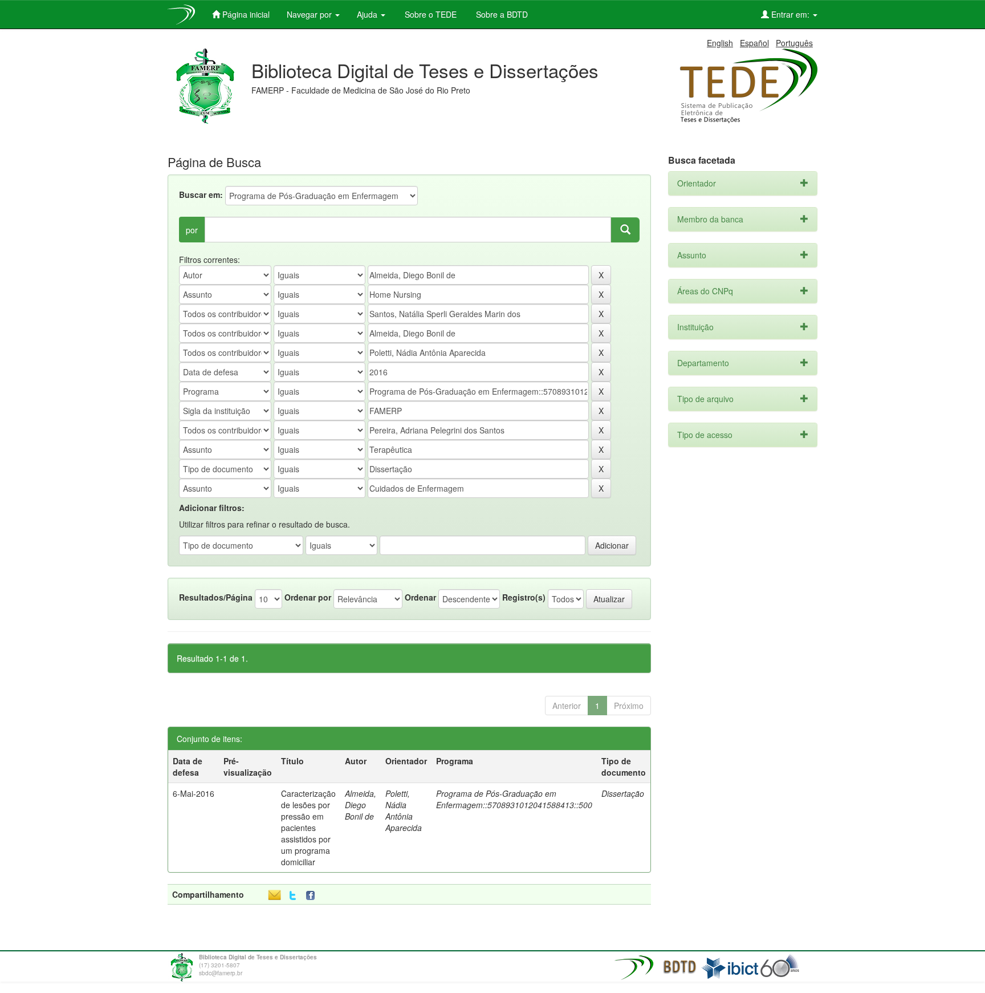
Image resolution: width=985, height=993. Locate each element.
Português (794, 42)
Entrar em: (790, 14)
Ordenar (420, 597)
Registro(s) (524, 597)
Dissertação (622, 793)
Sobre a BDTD (501, 14)
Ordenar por (307, 597)
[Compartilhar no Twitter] (293, 896)
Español (754, 42)
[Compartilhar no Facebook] (313, 896)
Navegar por (310, 14)
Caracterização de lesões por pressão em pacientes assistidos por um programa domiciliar (308, 828)
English (720, 42)
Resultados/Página (216, 597)
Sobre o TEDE (429, 14)
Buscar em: (201, 194)
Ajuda (368, 14)
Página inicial (245, 14)
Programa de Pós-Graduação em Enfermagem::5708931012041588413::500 (514, 799)
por (192, 230)
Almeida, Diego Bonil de (360, 805)
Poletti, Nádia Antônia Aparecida (403, 810)
